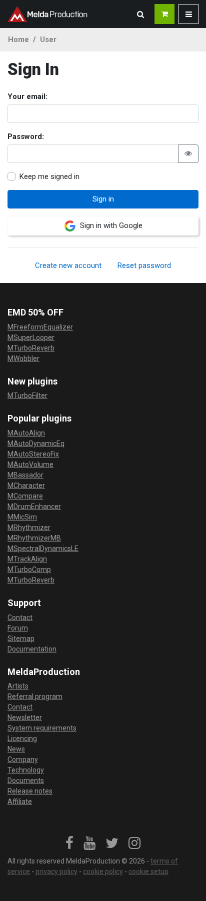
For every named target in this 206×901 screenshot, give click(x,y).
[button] (140, 14)
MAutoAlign (26, 433)
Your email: (28, 96)
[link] (69, 843)
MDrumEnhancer (34, 506)
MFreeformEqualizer (40, 327)
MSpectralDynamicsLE (43, 548)
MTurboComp (29, 570)
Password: (26, 136)
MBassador (26, 475)
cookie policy (103, 872)
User (48, 39)
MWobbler (24, 358)
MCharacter (26, 486)
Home (18, 39)
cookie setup (148, 872)
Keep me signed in (50, 176)
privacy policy (57, 872)
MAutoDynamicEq (36, 444)
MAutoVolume (31, 464)
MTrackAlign (27, 559)
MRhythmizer (29, 528)
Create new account (68, 265)
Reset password (144, 265)
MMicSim (22, 517)
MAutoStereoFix (33, 454)
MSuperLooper (31, 338)
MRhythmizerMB (34, 538)
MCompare (25, 496)
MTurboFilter (28, 396)
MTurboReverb (31, 348)
